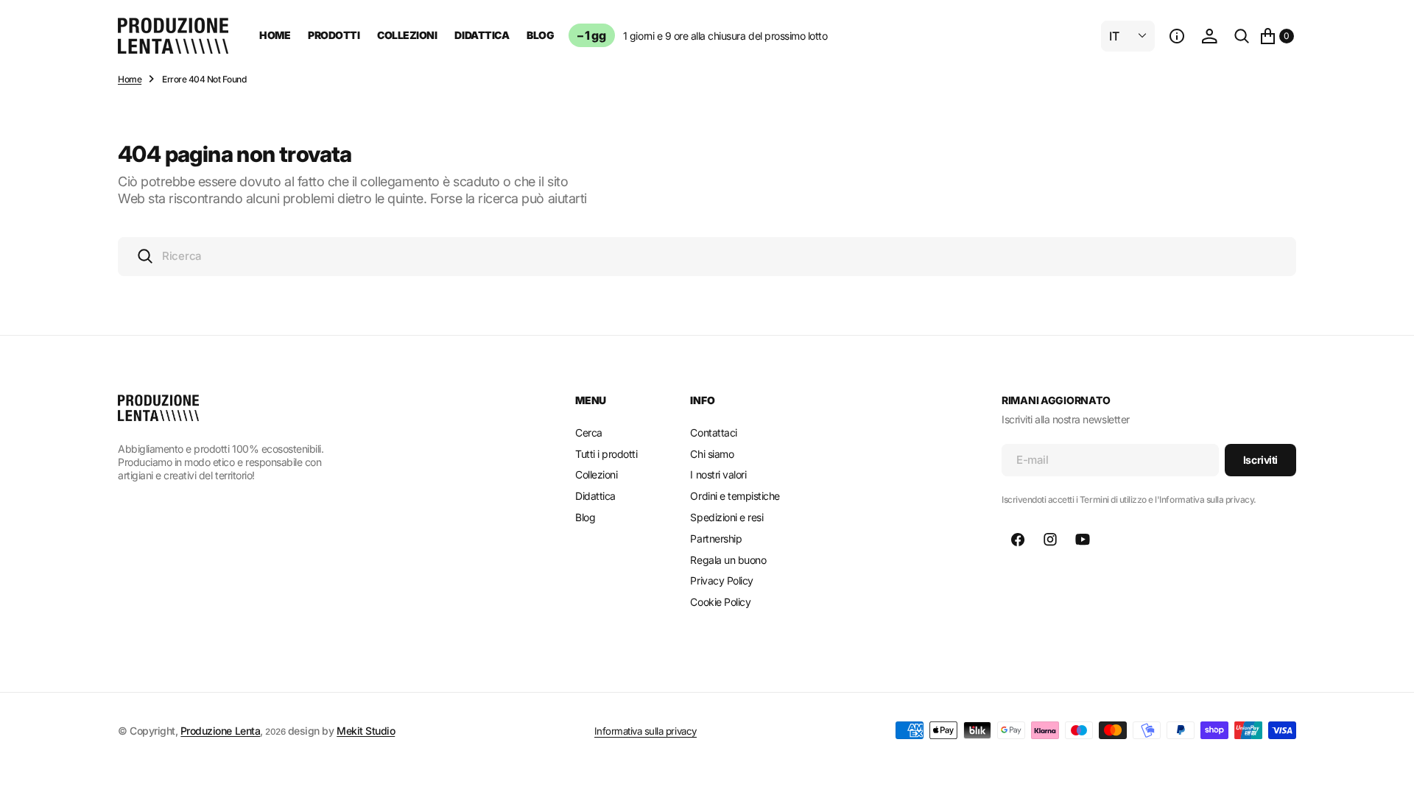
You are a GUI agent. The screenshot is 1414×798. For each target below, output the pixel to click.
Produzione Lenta (220, 730)
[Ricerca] (1241, 36)
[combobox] (707, 256)
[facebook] (1018, 539)
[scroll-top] (1389, 773)
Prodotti (333, 35)
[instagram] (1050, 539)
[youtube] (1082, 539)
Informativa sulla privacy (645, 731)
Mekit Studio (366, 730)
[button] (1177, 36)
